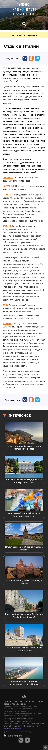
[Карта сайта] (24, 697)
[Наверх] (45, 747)
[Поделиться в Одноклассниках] (31, 61)
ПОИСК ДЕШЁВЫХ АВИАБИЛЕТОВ (24, 35)
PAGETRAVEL (24, 9)
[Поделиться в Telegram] (37, 61)
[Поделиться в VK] (25, 61)
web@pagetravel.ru (13, 728)
